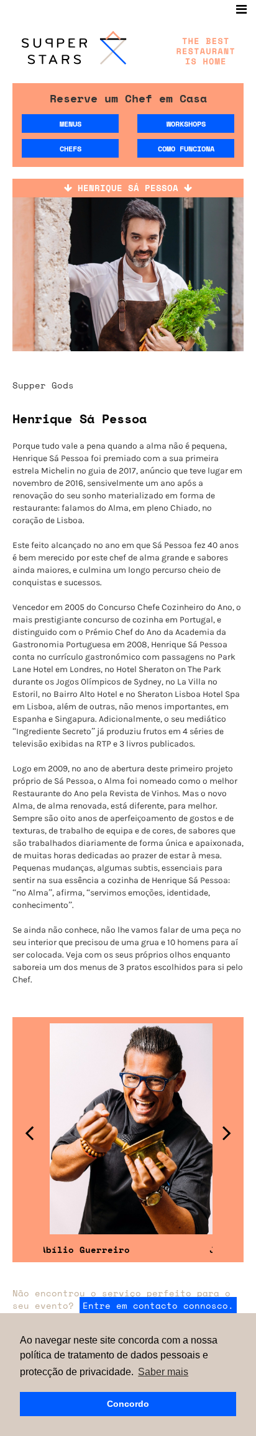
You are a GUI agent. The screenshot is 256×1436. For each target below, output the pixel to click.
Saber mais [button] (163, 1371)
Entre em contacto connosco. (158, 1305)
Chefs (70, 148)
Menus (70, 124)
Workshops (186, 124)
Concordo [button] (128, 1404)
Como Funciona (186, 148)
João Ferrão (186, 1249)
